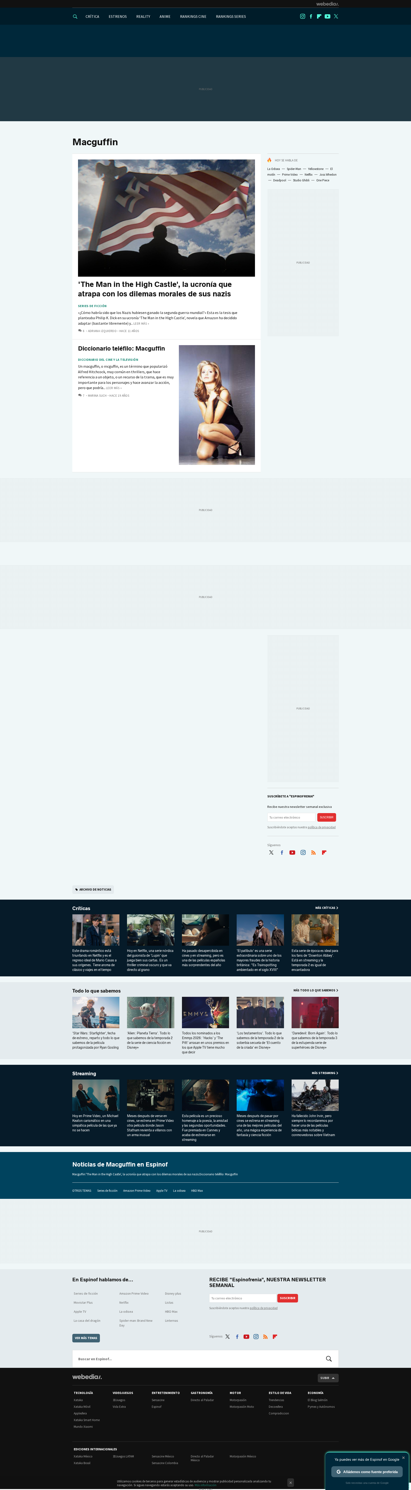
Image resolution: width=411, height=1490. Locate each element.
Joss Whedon (328, 175)
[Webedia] (327, 4)
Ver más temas (86, 1338)
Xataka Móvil (82, 1407)
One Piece (322, 180)
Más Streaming (323, 1073)
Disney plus (173, 1293)
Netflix (309, 175)
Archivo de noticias (95, 889)
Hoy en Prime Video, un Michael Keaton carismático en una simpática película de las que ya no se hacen (95, 1123)
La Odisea (273, 169)
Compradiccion (279, 1413)
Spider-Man (294, 169)
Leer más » (141, 324)
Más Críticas (325, 908)
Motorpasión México (243, 1456)
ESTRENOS (118, 16)
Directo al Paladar (202, 1400)
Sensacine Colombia (165, 1463)
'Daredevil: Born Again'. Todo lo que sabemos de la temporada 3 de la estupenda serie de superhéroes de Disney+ (315, 1040)
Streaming (84, 1073)
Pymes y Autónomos (321, 1407)
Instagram (302, 16)
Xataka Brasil (82, 1463)
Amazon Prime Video (137, 1191)
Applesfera (80, 1413)
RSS (313, 851)
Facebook (311, 16)
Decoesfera (276, 1407)
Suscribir (326, 817)
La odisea (179, 1191)
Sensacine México (163, 1456)
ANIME (165, 16)
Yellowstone (315, 169)
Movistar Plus (83, 1302)
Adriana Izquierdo (102, 331)
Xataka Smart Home (87, 1420)
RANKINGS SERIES (231, 16)
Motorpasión (238, 1400)
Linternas (171, 1320)
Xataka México (83, 1456)
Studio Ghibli (301, 180)
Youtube (327, 16)
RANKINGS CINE (193, 16)
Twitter (336, 16)
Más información (205, 1485)
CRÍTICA (92, 16)
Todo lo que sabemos (96, 991)
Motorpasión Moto (242, 1407)
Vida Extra (119, 1407)
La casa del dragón (87, 1320)
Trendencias (276, 1400)
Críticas (81, 908)
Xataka (78, 1400)
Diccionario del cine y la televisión (108, 360)
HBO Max (197, 1191)
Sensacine (158, 1400)
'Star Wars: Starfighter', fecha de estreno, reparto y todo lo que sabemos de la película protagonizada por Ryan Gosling (95, 1040)
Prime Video (290, 175)
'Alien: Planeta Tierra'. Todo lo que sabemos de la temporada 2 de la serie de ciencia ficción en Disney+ (150, 1040)
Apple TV (161, 1191)
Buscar (329, 1359)
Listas (169, 1302)
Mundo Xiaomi (83, 1427)
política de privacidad (322, 827)
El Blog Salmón (318, 1400)
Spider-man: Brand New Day (135, 1322)
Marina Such (97, 396)
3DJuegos (119, 1400)
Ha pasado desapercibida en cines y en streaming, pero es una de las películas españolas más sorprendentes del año (203, 958)
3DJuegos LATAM (123, 1456)
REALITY (143, 16)
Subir (324, 1378)
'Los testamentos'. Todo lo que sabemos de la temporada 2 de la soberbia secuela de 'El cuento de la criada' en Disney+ (260, 1040)
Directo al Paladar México (202, 1458)
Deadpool (279, 180)
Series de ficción (92, 306)
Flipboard (319, 16)
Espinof (156, 1407)
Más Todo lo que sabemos (314, 990)
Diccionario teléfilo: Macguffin (121, 348)
